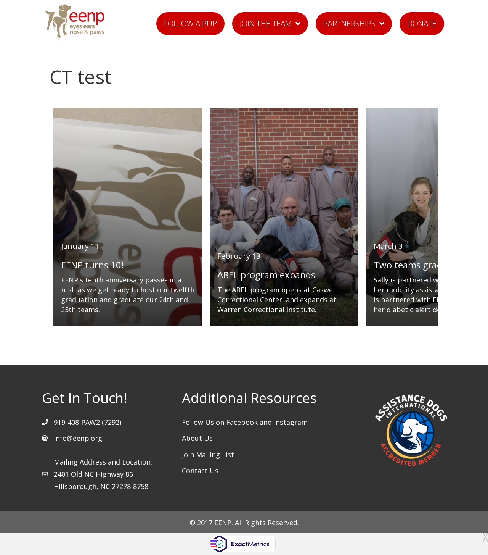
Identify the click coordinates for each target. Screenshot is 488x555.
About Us (197, 438)
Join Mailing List (208, 454)
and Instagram (284, 422)
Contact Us (200, 470)
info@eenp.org (78, 438)
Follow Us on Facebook (221, 422)
